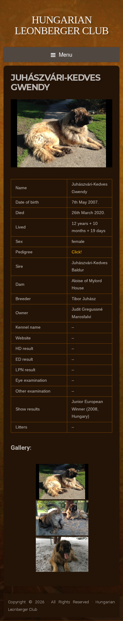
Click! (77, 252)
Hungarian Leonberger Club (61, 25)
